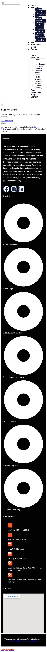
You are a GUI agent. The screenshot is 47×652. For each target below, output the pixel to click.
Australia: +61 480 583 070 (18, 530)
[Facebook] (6, 189)
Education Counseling (40, 39)
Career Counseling (39, 11)
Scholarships (40, 64)
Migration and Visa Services (39, 25)
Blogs (33, 47)
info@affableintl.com (16, 549)
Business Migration (39, 34)
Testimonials (37, 44)
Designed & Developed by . (23, 641)
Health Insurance (39, 30)
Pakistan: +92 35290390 (17, 539)
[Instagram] (14, 189)
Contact (34, 49)
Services (35, 7)
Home (33, 5)
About (33, 42)
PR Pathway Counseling (39, 18)
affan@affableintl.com (17, 558)
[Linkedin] (21, 189)
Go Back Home (7, 121)
